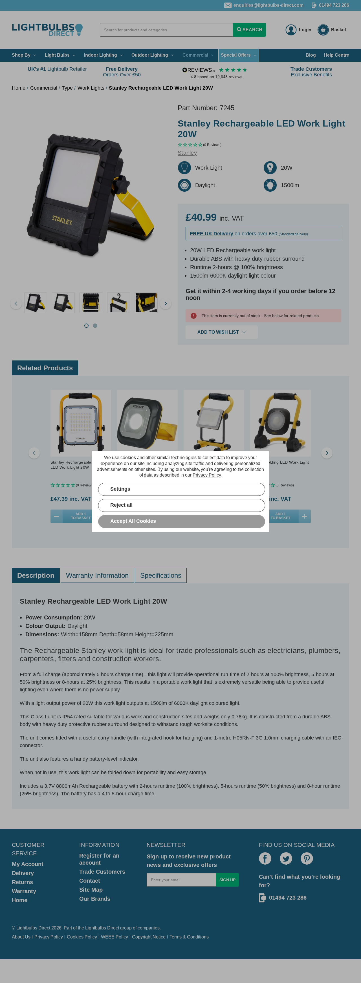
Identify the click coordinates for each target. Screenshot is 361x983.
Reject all (121, 505)
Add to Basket (81, 516)
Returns (22, 882)
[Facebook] (265, 858)
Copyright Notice (149, 937)
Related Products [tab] (45, 368)
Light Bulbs (57, 55)
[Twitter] (286, 858)
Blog (311, 55)
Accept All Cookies (133, 521)
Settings (120, 489)
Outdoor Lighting (149, 55)
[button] (263, 145)
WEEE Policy (114, 937)
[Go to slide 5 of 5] (34, 453)
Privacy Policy (48, 937)
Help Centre (336, 55)
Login (305, 29)
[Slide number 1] (35, 303)
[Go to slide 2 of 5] (327, 453)
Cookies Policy (82, 937)
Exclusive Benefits (311, 72)
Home (19, 900)
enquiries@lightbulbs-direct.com (268, 5)
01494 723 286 (334, 5)
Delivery (23, 873)
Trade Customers (102, 872)
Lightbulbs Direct (102, 928)
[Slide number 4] (118, 303)
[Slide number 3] (91, 303)
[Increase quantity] (305, 516)
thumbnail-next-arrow (165, 303)
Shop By (21, 55)
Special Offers (236, 55)
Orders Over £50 (122, 72)
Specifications (160, 575)
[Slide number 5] (146, 303)
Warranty (24, 891)
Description (35, 575)
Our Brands (94, 899)
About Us (21, 937)
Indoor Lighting (100, 55)
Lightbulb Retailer (57, 69)
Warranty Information (97, 575)
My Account (27, 864)
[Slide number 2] (63, 303)
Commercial (195, 55)
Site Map (91, 890)
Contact (89, 881)
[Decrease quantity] (56, 516)
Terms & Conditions (189, 937)
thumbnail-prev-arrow (16, 303)
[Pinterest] (307, 858)
